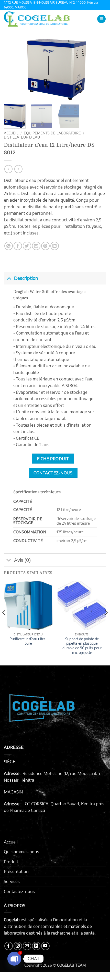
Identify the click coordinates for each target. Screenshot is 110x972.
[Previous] (12, 69)
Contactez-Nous (53, 472)
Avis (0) (22, 560)
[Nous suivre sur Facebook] (8, 946)
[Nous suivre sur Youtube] (45, 946)
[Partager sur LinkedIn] (54, 246)
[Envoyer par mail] (36, 246)
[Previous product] (18, 169)
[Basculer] (9, 277)
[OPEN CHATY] (14, 959)
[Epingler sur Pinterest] (45, 246)
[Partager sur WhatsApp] (8, 246)
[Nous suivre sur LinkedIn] (36, 946)
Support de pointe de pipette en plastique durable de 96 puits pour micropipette (82, 646)
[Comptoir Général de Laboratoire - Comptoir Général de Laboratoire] (47, 19)
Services (12, 881)
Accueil (11, 133)
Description (26, 278)
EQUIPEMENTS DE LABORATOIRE (52, 133)
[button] (101, 19)
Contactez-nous (19, 891)
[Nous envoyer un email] (27, 946)
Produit (11, 861)
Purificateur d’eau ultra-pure (28, 641)
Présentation (16, 871)
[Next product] (8, 169)
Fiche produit (53, 458)
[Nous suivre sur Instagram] (18, 946)
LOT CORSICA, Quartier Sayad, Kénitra (59, 803)
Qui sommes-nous (21, 851)
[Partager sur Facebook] (18, 246)
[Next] (97, 69)
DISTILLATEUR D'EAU (22, 137)
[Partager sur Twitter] (27, 246)
